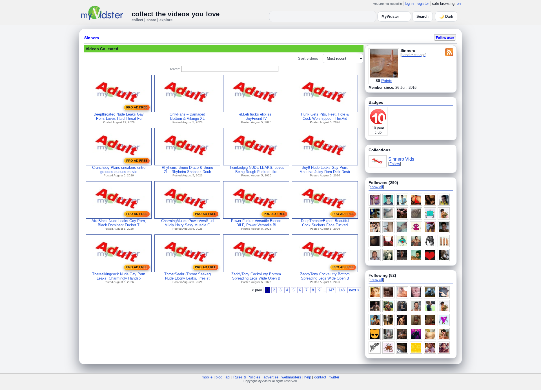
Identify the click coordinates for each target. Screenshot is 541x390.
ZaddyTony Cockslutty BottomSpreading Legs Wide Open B (256, 276)
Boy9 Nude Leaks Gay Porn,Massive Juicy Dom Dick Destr (325, 169)
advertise (270, 377)
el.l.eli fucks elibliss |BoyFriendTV (256, 116)
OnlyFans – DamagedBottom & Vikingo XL (187, 116)
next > (354, 290)
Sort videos (308, 58)
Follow (394, 164)
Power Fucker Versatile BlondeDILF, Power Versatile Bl (256, 223)
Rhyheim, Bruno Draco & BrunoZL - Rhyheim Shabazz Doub (187, 169)
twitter (334, 377)
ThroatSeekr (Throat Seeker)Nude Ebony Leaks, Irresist (187, 276)
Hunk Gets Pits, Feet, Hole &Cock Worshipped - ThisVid (325, 116)
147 (331, 290)
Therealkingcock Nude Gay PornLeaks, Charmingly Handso (118, 276)
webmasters (291, 377)
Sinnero (91, 38)
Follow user (445, 37)
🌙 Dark (446, 16)
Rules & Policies (246, 377)
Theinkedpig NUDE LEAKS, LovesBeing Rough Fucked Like (256, 169)
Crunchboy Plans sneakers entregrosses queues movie (118, 169)
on (459, 3)
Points (386, 80)
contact (320, 377)
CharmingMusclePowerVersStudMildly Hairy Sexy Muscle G (187, 223)
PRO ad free (136, 107)
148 (342, 290)
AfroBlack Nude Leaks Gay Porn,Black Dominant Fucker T (119, 223)
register (423, 3)
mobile (207, 377)
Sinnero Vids (401, 159)
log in (409, 3)
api (227, 377)
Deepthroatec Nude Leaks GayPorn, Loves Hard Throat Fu (119, 116)
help (307, 377)
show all (376, 187)
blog (219, 377)
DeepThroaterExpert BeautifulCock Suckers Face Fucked (325, 223)
